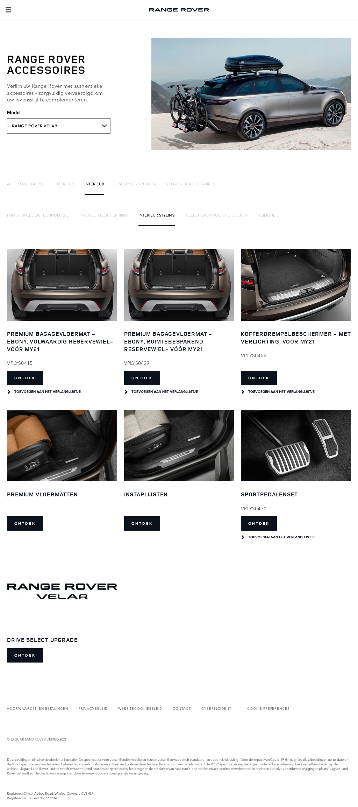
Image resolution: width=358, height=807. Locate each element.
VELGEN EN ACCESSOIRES (190, 183)
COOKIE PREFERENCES (268, 708)
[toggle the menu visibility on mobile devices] (8, 10)
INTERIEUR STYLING (156, 215)
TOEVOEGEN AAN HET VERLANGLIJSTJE (47, 392)
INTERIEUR (94, 183)
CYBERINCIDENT (216, 708)
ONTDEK (25, 378)
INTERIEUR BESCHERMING (103, 215)
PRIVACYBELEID (93, 708)
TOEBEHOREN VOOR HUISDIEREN (216, 215)
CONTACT (182, 708)
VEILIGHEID (268, 215)
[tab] (25, 183)
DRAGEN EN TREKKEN (135, 183)
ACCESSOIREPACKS (25, 183)
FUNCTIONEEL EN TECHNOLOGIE (38, 215)
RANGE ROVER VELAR (34, 125)
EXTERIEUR (63, 183)
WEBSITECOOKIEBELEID (140, 708)
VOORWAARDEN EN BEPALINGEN (37, 708)
